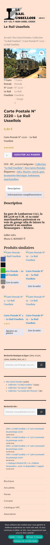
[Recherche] (41, 365)
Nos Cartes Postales (22, 38)
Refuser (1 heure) (34, 537)
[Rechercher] (41, 412)
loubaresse (33, 175)
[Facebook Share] (3, 259)
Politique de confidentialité (25, 541)
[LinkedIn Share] (3, 276)
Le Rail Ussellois (17, 27)
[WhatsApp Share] (3, 270)
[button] (41, 53)
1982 (19, 171)
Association (10, 514)
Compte (8, 501)
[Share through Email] (3, 281)
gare (41, 171)
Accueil (7, 38)
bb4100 (27, 171)
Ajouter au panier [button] (11, 332)
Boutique (9, 481)
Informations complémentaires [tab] (25, 194)
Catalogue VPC (12, 507)
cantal (35, 171)
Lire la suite (12, 282)
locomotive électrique (15, 175)
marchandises (11, 179)
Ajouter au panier (27, 154)
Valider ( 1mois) (16, 537)
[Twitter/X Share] (3, 264)
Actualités (9, 487)
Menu (42, 18)
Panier (7, 494)
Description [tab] (14, 188)
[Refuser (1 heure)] (46, 533)
